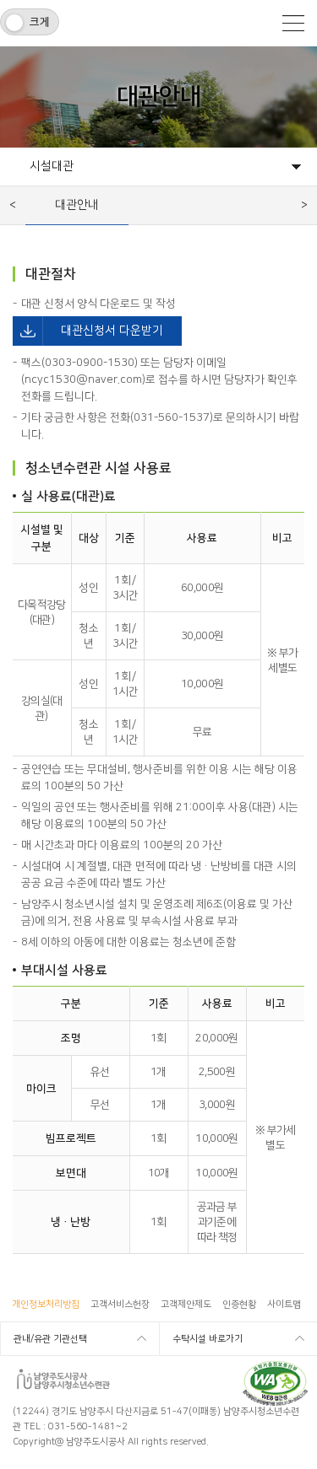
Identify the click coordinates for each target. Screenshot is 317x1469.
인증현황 (239, 1305)
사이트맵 (284, 1305)
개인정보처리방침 (45, 1305)
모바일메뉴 (293, 23)
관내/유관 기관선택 (50, 1339)
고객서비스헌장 (120, 1305)
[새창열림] (275, 1366)
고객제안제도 (186, 1305)
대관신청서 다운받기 (88, 330)
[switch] (29, 21)
